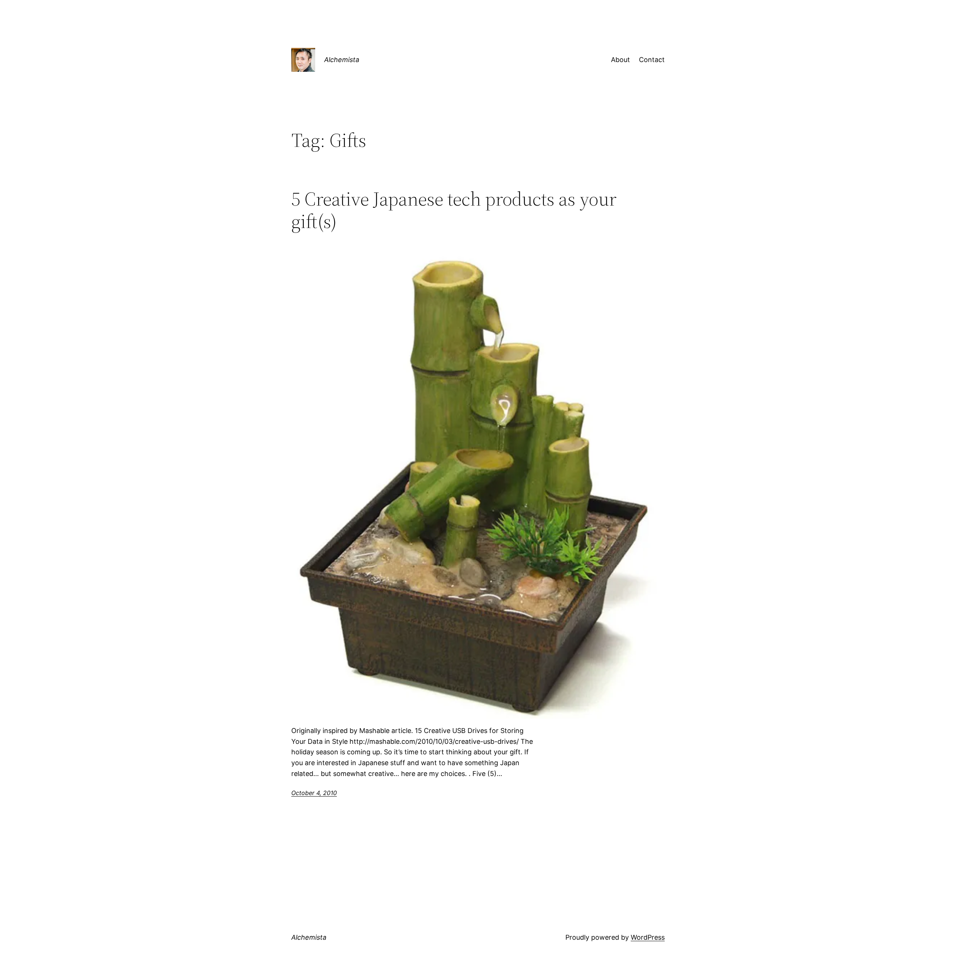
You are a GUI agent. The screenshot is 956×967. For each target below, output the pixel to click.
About (620, 60)
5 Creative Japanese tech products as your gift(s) (454, 210)
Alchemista (341, 60)
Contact (652, 60)
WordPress (648, 937)
